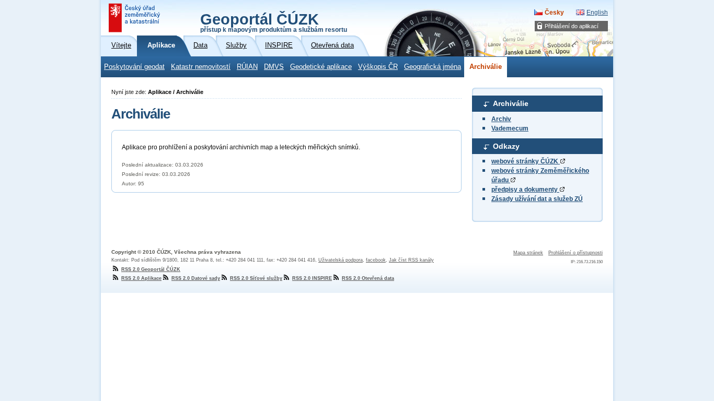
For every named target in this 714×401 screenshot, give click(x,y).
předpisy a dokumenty (525, 189)
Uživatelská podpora (340, 260)
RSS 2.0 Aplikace (141, 278)
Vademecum (509, 128)
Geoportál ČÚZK (273, 22)
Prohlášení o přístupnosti (575, 252)
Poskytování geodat (134, 66)
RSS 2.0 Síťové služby (256, 278)
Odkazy (506, 146)
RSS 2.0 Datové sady (195, 278)
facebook (376, 260)
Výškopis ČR (378, 66)
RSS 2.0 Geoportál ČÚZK (150, 269)
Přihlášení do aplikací (571, 26)
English (597, 12)
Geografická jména (432, 66)
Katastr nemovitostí (201, 66)
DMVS (274, 66)
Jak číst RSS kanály (411, 260)
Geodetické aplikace (321, 66)
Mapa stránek (528, 252)
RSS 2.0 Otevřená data (368, 278)
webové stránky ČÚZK (525, 161)
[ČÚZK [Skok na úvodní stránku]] (135, 18)
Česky (554, 12)
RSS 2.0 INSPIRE (312, 278)
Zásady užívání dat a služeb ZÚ (537, 199)
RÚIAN (247, 66)
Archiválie (485, 66)
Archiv (501, 119)
